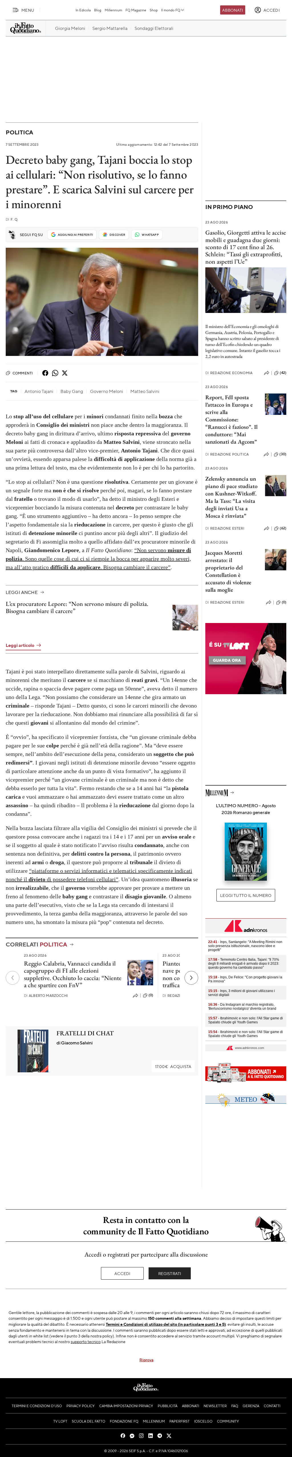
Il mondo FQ (170, 10)
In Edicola (83, 10)
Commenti (23, 373)
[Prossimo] (191, 978)
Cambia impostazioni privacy (126, 1405)
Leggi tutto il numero (245, 895)
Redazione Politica (227, 454)
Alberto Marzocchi (46, 995)
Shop (154, 10)
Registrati (169, 1273)
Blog (97, 10)
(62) (283, 528)
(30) (282, 454)
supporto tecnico (86, 1341)
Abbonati (232, 10)
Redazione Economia (228, 373)
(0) (151, 995)
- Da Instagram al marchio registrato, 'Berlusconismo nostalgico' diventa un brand (242, 1007)
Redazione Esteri (224, 528)
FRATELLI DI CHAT (85, 1033)
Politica (19, 132)
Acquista (173, 1066)
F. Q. (12, 219)
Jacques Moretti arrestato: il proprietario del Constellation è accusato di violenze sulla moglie (228, 571)
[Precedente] (12, 978)
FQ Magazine (135, 10)
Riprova (146, 1359)
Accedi (122, 1273)
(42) (283, 373)
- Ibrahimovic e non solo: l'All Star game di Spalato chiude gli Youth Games (245, 1020)
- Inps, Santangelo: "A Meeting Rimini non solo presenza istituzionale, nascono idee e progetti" (245, 946)
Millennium (113, 10)
